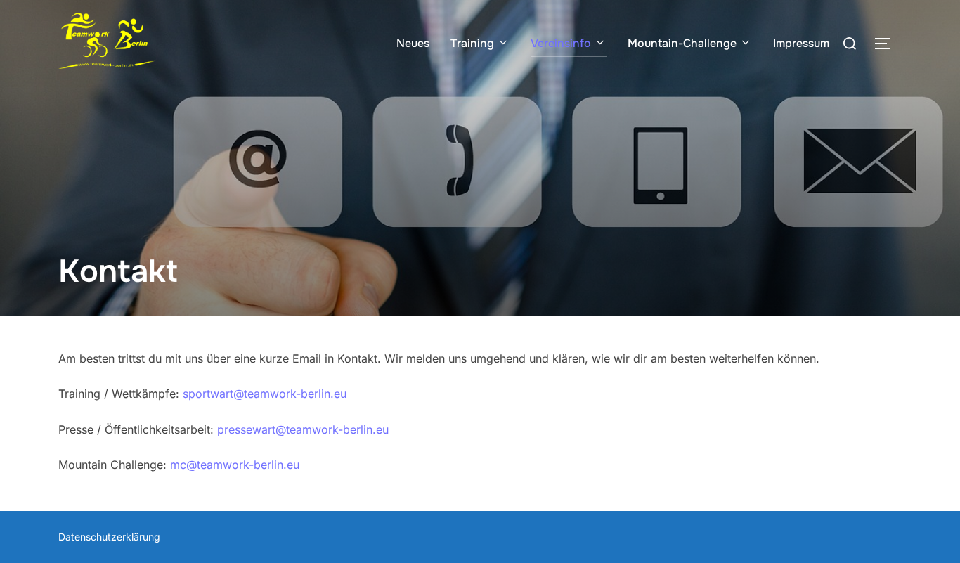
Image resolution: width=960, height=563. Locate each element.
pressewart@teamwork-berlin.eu (303, 429)
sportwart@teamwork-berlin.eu (264, 394)
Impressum (801, 43)
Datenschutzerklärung (109, 537)
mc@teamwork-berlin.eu (234, 465)
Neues (412, 43)
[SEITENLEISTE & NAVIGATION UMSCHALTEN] (888, 43)
